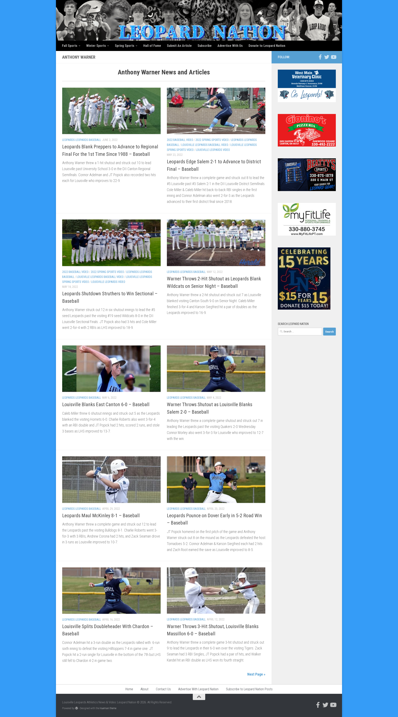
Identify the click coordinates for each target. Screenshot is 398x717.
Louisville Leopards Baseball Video (204, 145)
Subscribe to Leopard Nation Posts (249, 689)
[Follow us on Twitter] (326, 57)
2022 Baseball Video (180, 140)
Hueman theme (108, 708)
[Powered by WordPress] (76, 708)
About (144, 689)
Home (129, 689)
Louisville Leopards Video (213, 149)
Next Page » (256, 674)
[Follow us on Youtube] (333, 57)
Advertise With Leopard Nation (198, 689)
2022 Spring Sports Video (212, 140)
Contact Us (163, 689)
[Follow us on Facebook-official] (320, 57)
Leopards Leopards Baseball (81, 140)
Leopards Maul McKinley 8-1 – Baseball (101, 515)
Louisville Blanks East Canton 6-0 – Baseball (105, 404)
